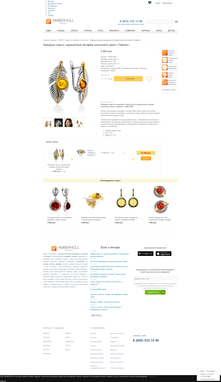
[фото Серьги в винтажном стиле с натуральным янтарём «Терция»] (160, 199)
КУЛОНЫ (46, 337)
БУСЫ (67, 337)
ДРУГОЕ (46, 349)
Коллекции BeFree (96, 353)
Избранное (47, 353)
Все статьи (96, 315)
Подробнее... (153, 376)
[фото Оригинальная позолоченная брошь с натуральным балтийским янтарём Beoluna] (93, 199)
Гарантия (51, 8)
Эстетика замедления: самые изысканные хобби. (109, 261)
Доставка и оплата (55, 3)
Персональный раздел (207, 379)
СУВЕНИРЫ (69, 341)
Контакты (51, 10)
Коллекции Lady (96, 349)
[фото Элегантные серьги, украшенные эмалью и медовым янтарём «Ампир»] (127, 199)
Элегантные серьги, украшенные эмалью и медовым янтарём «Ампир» (126, 219)
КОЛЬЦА (46, 333)
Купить (146, 158)
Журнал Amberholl (116, 353)
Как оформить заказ (117, 345)
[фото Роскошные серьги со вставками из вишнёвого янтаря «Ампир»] (60, 199)
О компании (52, 6)
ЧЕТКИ (67, 345)
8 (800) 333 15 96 (131, 21)
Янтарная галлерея (97, 358)
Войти (202, 371)
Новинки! (93, 333)
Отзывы (51, 15)
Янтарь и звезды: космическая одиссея (105, 302)
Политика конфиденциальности (97, 367)
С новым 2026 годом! (98, 289)
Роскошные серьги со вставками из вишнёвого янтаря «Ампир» (60, 218)
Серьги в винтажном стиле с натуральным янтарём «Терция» (159, 218)
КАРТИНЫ (46, 345)
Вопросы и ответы (116, 362)
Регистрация (211, 371)
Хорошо (3, 381)
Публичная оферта (117, 368)
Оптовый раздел (96, 341)
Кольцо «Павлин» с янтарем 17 (91, 152)
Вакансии (113, 349)
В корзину (130, 79)
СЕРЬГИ (68, 333)
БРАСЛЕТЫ (47, 341)
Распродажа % (115, 358)
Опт (49, 13)
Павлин (113, 70)
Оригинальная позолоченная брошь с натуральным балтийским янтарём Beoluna (93, 219)
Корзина (203, 374)
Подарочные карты (96, 362)
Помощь (51, 1)
